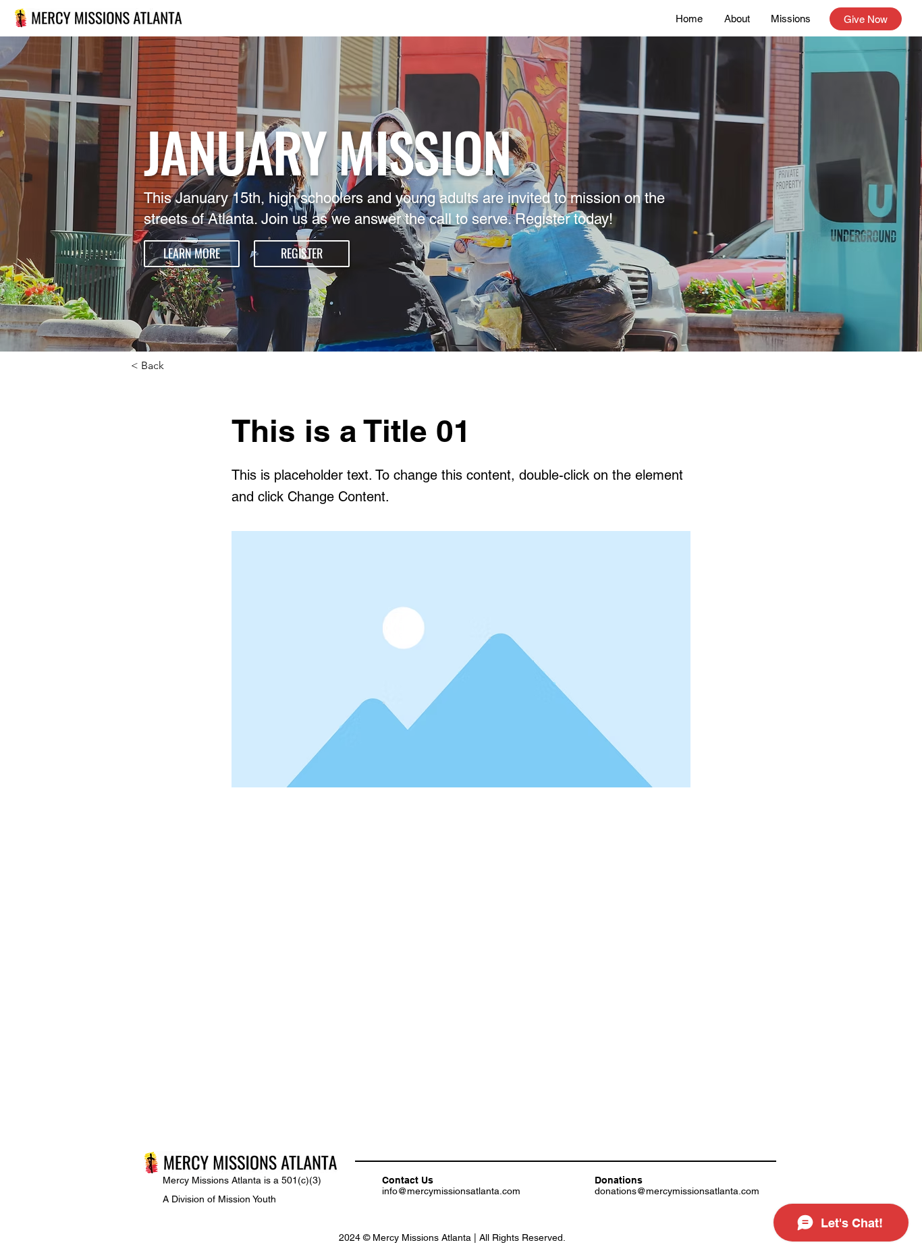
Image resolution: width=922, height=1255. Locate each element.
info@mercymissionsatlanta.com (451, 1191)
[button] (192, 253)
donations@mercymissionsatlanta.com (677, 1191)
